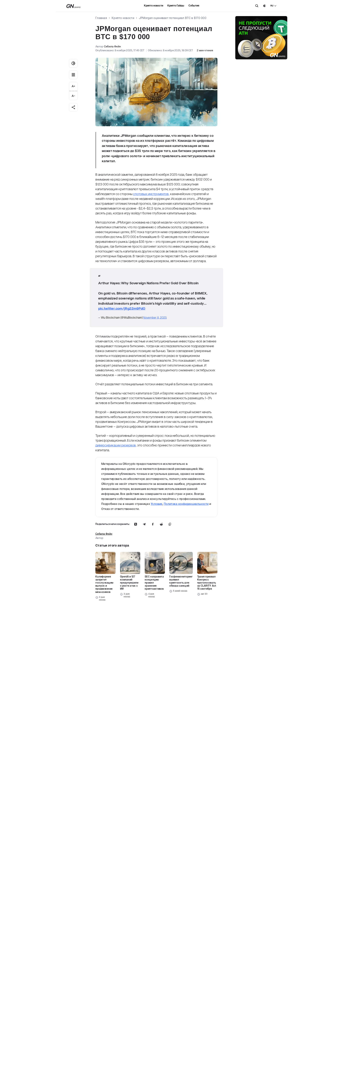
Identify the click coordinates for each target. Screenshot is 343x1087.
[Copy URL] (170, 524)
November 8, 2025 (155, 317)
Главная (101, 18)
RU (271, 6)
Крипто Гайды (175, 5)
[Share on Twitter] (135, 524)
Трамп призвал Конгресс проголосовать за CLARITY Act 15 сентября (206, 583)
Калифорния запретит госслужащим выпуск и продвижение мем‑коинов (104, 584)
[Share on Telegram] (144, 524)
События (193, 5)
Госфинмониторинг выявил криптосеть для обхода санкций (181, 581)
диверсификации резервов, (115, 445)
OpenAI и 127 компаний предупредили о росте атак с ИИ (129, 583)
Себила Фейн (112, 46)
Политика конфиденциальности (186, 504)
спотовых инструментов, (151, 194)
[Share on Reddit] (161, 524)
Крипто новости (153, 5)
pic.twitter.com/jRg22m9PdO (121, 308)
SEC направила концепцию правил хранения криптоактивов (154, 583)
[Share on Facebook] (153, 524)
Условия (156, 504)
